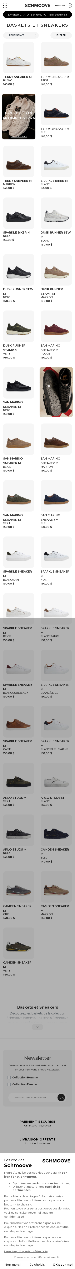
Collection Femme (24, 1084)
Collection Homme (25, 1077)
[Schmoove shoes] (37, 5)
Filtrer (61, 35)
